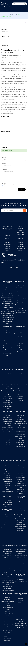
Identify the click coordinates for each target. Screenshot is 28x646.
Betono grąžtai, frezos (7, 417)
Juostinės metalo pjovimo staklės (20, 507)
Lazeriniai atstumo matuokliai (20, 384)
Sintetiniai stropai (20, 606)
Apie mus (20, 226)
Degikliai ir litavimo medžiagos (20, 570)
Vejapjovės (20, 475)
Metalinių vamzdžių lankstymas (20, 549)
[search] (25, 3)
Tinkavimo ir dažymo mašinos (7, 590)
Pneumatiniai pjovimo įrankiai (7, 390)
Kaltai (7, 433)
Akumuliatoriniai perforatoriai (7, 297)
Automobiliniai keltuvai (7, 622)
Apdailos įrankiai (20, 345)
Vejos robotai (20, 469)
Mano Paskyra (7, 242)
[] (25, 23)
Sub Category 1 (21, 57)
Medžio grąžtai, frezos (7, 419)
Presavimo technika (20, 557)
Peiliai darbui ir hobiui (7, 353)
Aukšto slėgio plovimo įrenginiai (7, 515)
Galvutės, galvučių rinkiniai (7, 438)
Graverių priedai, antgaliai (7, 427)
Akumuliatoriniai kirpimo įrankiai (7, 308)
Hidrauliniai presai (7, 636)
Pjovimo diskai (7, 423)
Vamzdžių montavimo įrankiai (20, 563)
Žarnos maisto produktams (7, 531)
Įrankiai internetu (4, 45)
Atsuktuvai (7, 330)
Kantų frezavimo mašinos (20, 512)
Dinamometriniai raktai (7, 345)
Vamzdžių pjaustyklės (20, 564)
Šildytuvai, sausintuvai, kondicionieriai (7, 587)
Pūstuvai (20, 487)
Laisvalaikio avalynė (7, 479)
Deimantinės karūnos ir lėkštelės (7, 436)
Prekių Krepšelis (7, 250)
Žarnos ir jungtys (20, 493)
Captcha (4, 183)
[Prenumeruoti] (24, 210)
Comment (4, 169)
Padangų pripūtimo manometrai (7, 407)
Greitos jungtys (7, 396)
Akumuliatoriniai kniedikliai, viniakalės (7, 304)
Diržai (7, 487)
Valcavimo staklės (20, 520)
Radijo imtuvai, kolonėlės (7, 315)
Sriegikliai (7, 442)
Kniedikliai (7, 334)
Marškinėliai (7, 467)
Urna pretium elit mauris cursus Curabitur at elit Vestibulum (13, 123)
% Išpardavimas (20, 246)
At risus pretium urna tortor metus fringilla (9, 118)
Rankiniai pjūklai (20, 332)
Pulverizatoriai (7, 394)
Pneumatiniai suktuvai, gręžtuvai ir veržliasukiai (7, 378)
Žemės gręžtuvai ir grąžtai (20, 485)
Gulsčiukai (20, 375)
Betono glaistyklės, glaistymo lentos (7, 583)
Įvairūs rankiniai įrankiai (20, 330)
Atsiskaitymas (21, 230)
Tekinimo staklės (20, 522)
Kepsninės (20, 465)
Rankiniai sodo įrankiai (7, 338)
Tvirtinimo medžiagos (7, 425)
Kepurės (7, 489)
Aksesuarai (7, 485)
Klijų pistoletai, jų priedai (20, 298)
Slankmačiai (20, 394)
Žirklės (20, 347)
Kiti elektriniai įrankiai (20, 312)
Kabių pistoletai (7, 332)
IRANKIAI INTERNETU (10, 57)
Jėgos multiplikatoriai (20, 349)
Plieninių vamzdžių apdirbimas (20, 555)
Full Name (4, 157)
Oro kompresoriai (7, 375)
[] (2, 643)
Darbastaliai (7, 619)
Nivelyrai (20, 390)
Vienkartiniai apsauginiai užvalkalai (7, 608)
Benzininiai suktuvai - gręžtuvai (7, 578)
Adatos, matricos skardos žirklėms (20, 437)
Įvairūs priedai (20, 382)
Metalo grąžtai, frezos (7, 421)
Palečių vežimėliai (20, 604)
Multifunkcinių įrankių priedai (7, 429)
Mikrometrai (20, 388)
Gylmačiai (20, 373)
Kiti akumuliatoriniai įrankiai (7, 319)
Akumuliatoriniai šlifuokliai (7, 293)
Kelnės (7, 471)
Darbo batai (7, 477)
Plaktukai (7, 355)
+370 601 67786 (8, 226)
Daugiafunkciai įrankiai (20, 291)
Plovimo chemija (7, 520)
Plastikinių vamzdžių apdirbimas (20, 552)
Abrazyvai (7, 415)
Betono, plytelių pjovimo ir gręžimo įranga (7, 556)
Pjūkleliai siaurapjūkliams (20, 421)
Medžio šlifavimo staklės (20, 526)
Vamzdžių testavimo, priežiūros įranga (20, 567)
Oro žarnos (7, 400)
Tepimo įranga (7, 605)
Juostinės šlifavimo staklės (20, 510)
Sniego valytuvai (20, 489)
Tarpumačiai (20, 398)
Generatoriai (7, 568)
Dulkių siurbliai (7, 518)
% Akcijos (20, 244)
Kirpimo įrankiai (20, 302)
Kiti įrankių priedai (20, 419)
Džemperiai (7, 465)
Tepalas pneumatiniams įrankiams (7, 403)
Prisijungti (7, 246)
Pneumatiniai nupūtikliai (8, 388)
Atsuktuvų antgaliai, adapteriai (7, 341)
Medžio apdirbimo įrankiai (20, 300)
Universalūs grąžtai (20, 425)
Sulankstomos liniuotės (20, 396)
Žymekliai (20, 400)
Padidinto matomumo (7, 473)
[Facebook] (11, 267)
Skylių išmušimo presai (20, 524)
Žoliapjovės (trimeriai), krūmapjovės (20, 472)
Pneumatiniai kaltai (7, 380)
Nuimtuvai (7, 597)
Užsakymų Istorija (7, 244)
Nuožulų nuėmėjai (20, 415)
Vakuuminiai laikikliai (7, 566)
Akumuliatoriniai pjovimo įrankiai (7, 290)
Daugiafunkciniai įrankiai (7, 339)
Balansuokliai (20, 598)
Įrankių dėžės (7, 440)
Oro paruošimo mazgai (7, 398)
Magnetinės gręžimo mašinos (20, 514)
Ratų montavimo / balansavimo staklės (7, 602)
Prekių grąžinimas (20, 232)
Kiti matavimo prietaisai (20, 380)
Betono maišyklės (7, 549)
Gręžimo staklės (20, 530)
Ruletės (20, 392)
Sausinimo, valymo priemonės (7, 527)
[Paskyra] (5, 6)
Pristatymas (20, 228)
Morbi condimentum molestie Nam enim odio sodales (12, 128)
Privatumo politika (20, 234)
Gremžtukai (7, 349)
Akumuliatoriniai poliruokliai (7, 295)
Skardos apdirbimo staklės (20, 518)
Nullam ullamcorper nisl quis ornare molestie (10, 133)
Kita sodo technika (7, 506)
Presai (20, 516)
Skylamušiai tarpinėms (20, 338)
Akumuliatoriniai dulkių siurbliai (7, 313)
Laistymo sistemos (7, 500)
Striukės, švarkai (7, 463)
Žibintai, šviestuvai (20, 579)
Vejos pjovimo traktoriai (20, 477)
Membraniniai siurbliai (7, 382)
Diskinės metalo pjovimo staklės (20, 503)
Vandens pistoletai (20, 467)
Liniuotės (20, 386)
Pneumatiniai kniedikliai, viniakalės (7, 385)
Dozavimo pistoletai (7, 347)
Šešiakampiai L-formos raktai (20, 334)
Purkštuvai (7, 525)
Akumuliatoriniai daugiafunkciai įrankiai (7, 300)
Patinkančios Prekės (20, 248)
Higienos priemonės (7, 523)
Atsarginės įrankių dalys (20, 434)
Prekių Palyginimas (20, 250)
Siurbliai (7, 561)
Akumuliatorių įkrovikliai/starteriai (7, 629)
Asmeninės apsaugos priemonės (7, 482)
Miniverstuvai (7, 570)
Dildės (7, 343)
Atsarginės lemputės (20, 442)
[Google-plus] (17, 267)
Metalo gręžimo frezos (20, 427)
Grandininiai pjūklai (20, 491)
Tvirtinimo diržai (20, 608)
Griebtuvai (20, 444)
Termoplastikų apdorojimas (20, 623)
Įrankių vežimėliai (7, 638)
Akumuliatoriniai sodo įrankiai (7, 311)
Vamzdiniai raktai (20, 351)
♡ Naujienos (20, 242)
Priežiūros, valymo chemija (7, 624)
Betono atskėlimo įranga (7, 580)
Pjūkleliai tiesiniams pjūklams (20, 423)
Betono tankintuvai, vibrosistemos (7, 552)
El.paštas (4, 163)
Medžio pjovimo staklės (20, 501)
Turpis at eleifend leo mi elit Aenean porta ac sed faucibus (13, 136)
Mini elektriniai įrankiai (20, 293)
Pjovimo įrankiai (20, 308)
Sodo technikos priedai (7, 431)
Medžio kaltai (7, 351)
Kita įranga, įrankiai (7, 599)
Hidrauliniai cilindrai (21, 609)
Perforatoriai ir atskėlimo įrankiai (20, 305)
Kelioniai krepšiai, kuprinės (7, 491)
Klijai (7, 626)
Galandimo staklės (20, 528)
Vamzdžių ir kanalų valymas (20, 561)
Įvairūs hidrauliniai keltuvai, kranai (7, 633)
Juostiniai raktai (7, 640)
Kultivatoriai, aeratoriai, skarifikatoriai (20, 480)
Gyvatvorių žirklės (20, 483)
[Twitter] (14, 267)
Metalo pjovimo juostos (7, 444)
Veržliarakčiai (20, 343)
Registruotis (7, 248)
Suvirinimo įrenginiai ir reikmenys (20, 620)
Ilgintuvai (20, 296)
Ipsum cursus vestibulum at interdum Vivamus (10, 121)
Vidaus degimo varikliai (20, 446)
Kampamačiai (20, 379)
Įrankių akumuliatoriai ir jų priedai (7, 322)
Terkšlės (20, 341)
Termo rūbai (7, 475)
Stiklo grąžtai (20, 417)
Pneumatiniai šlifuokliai (7, 373)
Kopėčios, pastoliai (7, 559)
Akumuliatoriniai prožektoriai (7, 317)
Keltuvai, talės (20, 602)
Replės (7, 336)
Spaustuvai (20, 339)
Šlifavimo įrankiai (20, 285)
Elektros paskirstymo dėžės (20, 294)
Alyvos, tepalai (20, 440)
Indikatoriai (20, 377)
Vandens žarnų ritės (7, 502)
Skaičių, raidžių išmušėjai (20, 336)
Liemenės (7, 469)
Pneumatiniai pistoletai (7, 392)
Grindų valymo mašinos (7, 522)
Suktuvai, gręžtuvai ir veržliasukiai (7, 286)
